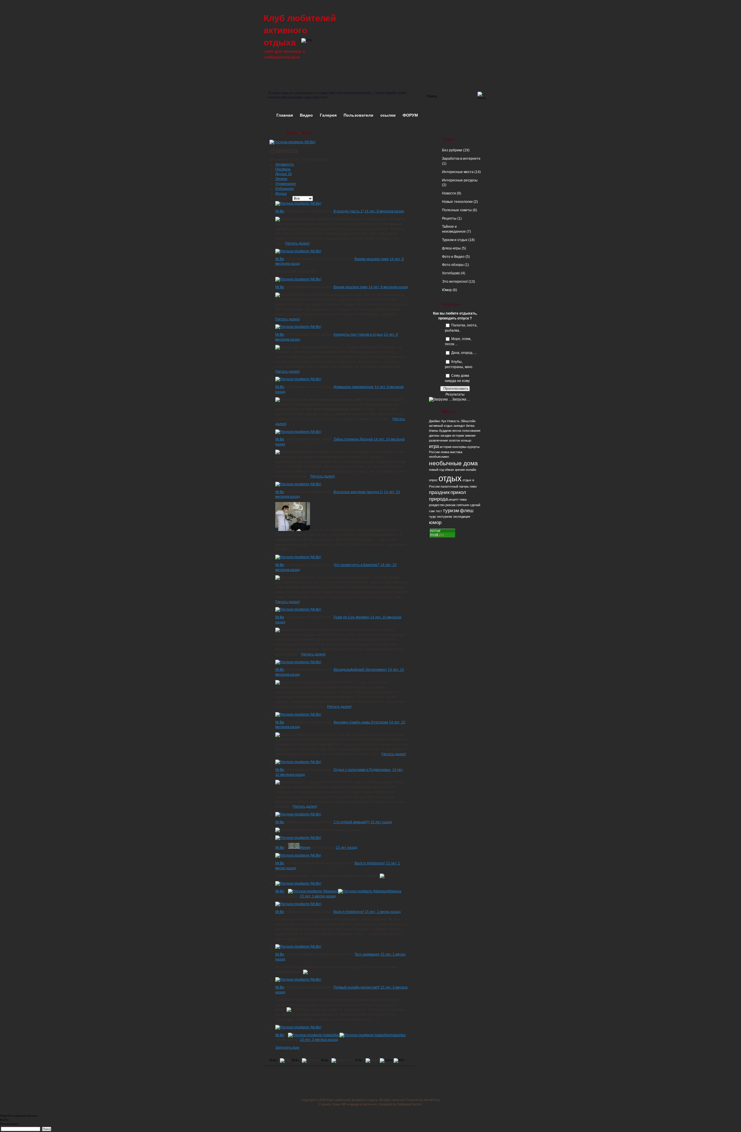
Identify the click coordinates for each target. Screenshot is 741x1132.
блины (433, 430)
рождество (437, 505)
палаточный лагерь (455, 486)
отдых (450, 478)
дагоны (434, 435)
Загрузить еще (287, 1047)
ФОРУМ (410, 115)
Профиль (283, 169)
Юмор (447, 290)
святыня (462, 505)
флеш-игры (451, 248)
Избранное (284, 189)
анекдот (459, 425)
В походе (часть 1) (348, 211)
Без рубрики (452, 150)
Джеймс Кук (437, 421)
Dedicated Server (409, 1104)
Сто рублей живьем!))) (351, 822)
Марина (394, 891)
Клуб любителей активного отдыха (300, 30)
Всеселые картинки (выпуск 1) (358, 492)
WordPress (432, 1100)
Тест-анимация (367, 954)
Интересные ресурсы (460, 180)
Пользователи (358, 115)
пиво (473, 486)
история (446, 447)
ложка (445, 452)
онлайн (471, 469)
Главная (284, 115)
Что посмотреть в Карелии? (356, 565)
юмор (435, 522)
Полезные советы (457, 210)
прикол (458, 492)
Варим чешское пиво (372, 259)
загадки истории (452, 435)
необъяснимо (439, 456)
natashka (398, 1035)
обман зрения (455, 469)
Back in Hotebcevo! (370, 863)
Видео (306, 115)
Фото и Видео (453, 257)
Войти (4, 1119)
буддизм (445, 430)
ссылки (388, 115)
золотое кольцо (460, 440)
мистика (456, 452)
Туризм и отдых (454, 240)
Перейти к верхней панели (19, 1115)
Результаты (455, 394)
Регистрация (9, 1123)
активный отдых (441, 425)
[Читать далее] (297, 243)
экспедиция (461, 516)
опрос (433, 480)
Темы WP (339, 1104)
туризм (451, 510)
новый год (436, 469)
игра (434, 446)
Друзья (283, 174)
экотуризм (444, 516)
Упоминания (285, 184)
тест (439, 511)
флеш (467, 510)
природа (438, 499)
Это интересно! (455, 282)
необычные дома (453, 463)
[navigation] (370, 1125)
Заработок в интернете (461, 159)
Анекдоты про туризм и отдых (358, 334)
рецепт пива (458, 499)
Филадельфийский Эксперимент (360, 670)
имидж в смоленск (363, 1104)
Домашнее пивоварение (353, 387)
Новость (453, 421)
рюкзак (450, 505)
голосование (471, 430)
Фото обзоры (453, 265)
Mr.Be (291, 133)
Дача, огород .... (464, 353)
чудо (432, 516)
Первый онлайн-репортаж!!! (356, 987)
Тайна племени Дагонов (353, 439)
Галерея (328, 115)
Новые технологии (457, 202)
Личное (281, 179)
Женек (305, 848)
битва (470, 425)
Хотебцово (451, 273)
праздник (439, 492)
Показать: (283, 198)
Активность (284, 164)
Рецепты (449, 218)
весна (456, 430)
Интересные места (458, 172)
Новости (449, 193)
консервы (459, 447)
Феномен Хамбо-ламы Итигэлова (360, 722)
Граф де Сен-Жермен (351, 617)
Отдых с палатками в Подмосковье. (362, 770)
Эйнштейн (468, 421)
